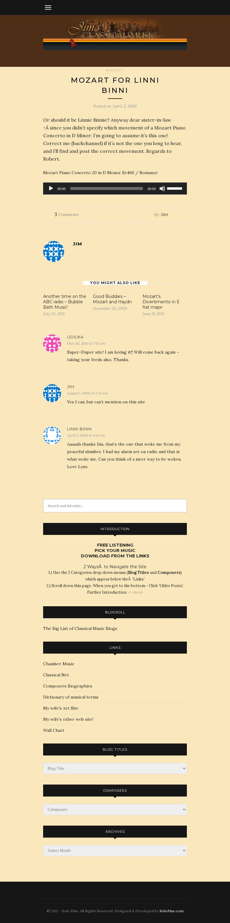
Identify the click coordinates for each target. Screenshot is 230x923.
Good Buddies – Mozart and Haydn (112, 299)
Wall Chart (53, 730)
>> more (135, 592)
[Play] (51, 188)
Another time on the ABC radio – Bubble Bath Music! (64, 302)
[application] (115, 188)
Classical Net (56, 675)
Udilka (75, 336)
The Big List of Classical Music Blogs (80, 628)
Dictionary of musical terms (71, 697)
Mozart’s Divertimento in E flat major (161, 302)
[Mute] (162, 188)
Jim (164, 214)
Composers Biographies (67, 686)
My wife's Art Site (60, 708)
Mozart (115, 70)
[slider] (175, 188)
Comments (67, 214)
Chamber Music (58, 663)
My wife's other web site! (68, 719)
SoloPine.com (172, 911)
